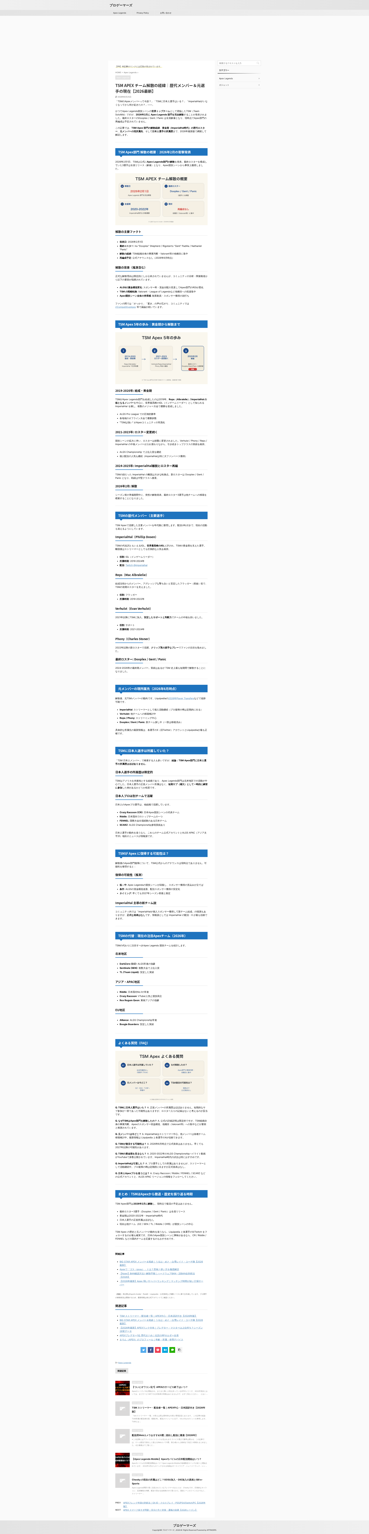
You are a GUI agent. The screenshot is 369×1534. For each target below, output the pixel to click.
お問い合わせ (165, 13)
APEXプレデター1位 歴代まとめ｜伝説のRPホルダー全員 (149, 1335)
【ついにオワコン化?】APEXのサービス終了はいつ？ (160, 1387)
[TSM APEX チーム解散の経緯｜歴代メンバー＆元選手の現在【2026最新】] (165, 1350)
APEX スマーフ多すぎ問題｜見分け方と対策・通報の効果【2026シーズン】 (160, 1510)
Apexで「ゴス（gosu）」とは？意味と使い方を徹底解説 (149, 1269)
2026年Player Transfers (181, 698)
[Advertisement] (184, 37)
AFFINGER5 (211, 1530)
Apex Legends (119, 13)
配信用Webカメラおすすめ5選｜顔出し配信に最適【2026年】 (165, 1435)
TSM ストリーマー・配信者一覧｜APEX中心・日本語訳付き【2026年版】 (158, 1315)
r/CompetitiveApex (125, 307)
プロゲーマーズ (121, 5)
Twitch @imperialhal (136, 565)
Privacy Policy (143, 13)
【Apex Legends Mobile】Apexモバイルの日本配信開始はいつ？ (167, 1459)
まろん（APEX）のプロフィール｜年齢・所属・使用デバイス (151, 1339)
